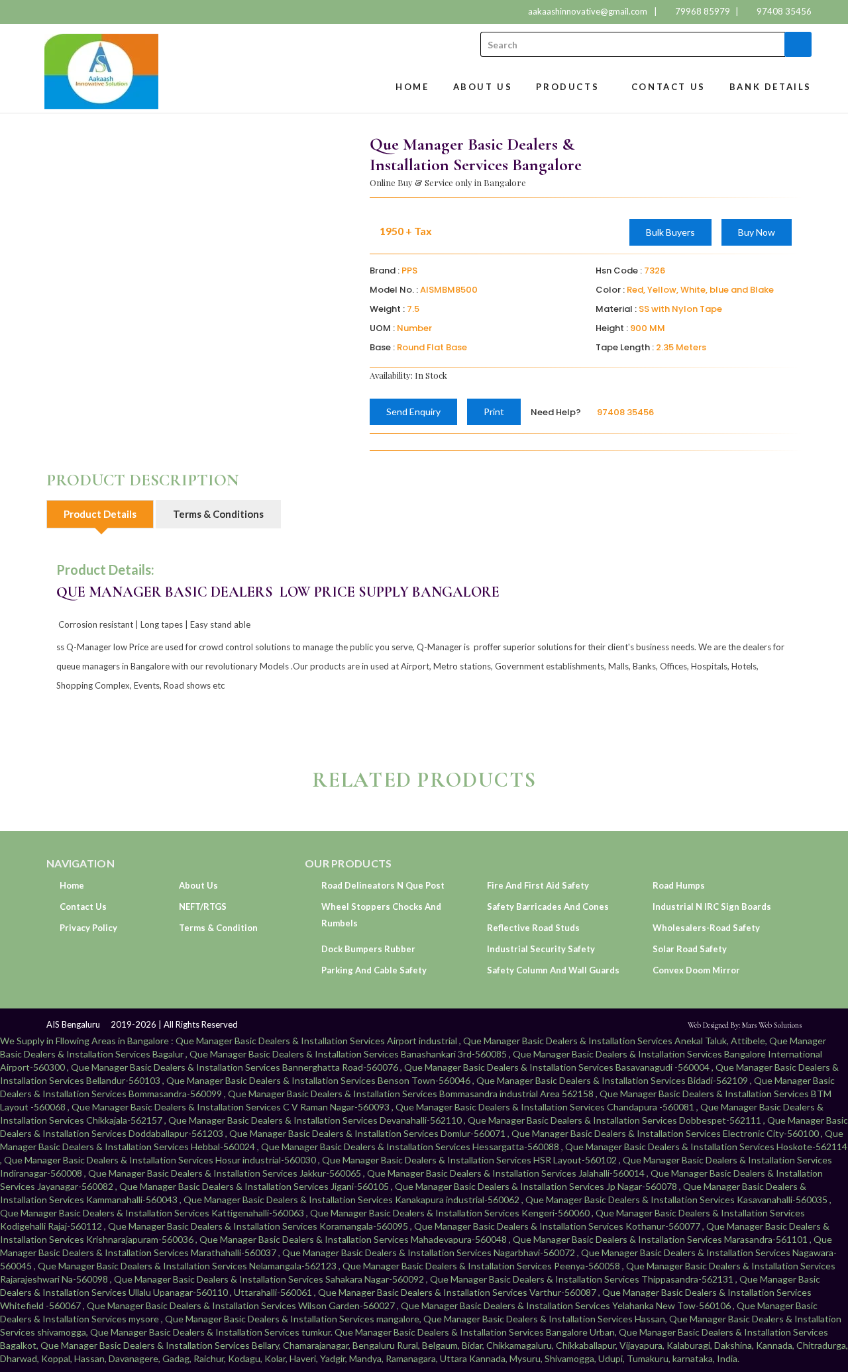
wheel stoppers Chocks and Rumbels (381, 914)
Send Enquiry (413, 411)
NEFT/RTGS (203, 906)
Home (412, 86)
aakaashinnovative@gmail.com (587, 11)
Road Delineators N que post (383, 885)
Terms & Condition (218, 927)
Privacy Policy (88, 927)
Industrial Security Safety (541, 949)
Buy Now (756, 232)
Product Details (100, 514)
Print (494, 411)
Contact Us (668, 86)
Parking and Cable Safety (374, 970)
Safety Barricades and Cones (548, 906)
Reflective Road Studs (533, 927)
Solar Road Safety (690, 949)
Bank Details (770, 86)
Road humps (679, 885)
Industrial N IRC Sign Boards (712, 906)
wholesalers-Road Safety (706, 927)
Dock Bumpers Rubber (368, 949)
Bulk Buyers (670, 232)
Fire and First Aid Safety (538, 885)
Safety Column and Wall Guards (553, 970)
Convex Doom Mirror (696, 970)
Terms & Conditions (218, 514)
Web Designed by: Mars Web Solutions (745, 1025)
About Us (483, 86)
